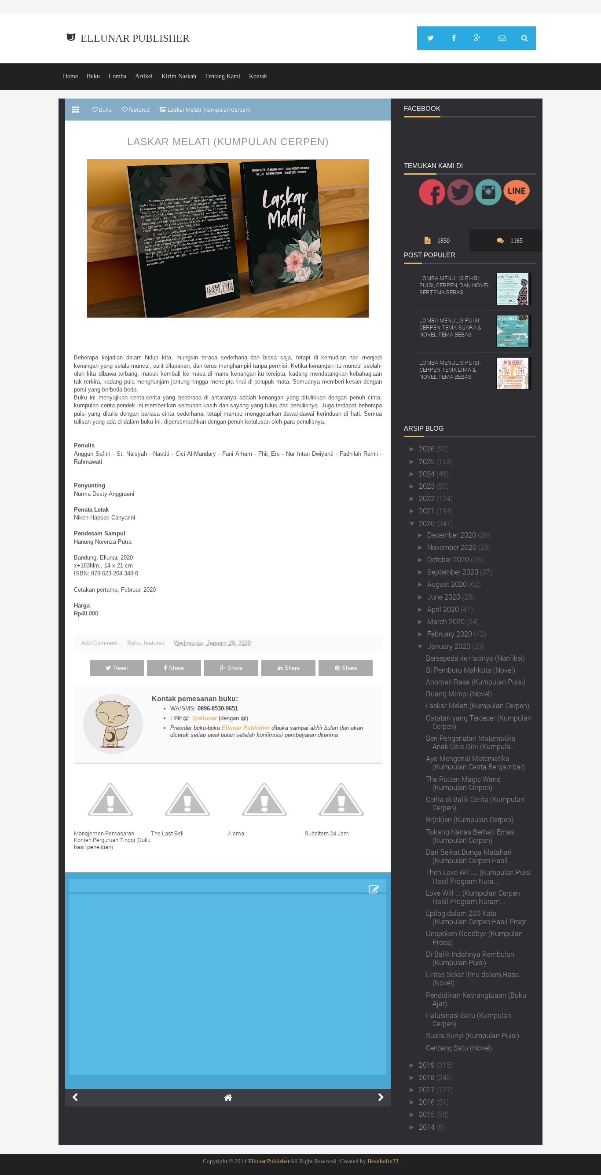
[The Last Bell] (189, 799)
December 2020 (452, 534)
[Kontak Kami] (502, 38)
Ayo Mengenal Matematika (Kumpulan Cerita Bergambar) (475, 762)
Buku (93, 76)
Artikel (144, 76)
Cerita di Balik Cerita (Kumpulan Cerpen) (475, 803)
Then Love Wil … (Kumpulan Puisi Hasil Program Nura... (478, 876)
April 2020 (444, 609)
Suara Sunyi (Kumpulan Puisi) (472, 1035)
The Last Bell (167, 833)
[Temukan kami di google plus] (477, 38)
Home (70, 76)
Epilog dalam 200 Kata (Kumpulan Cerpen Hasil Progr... (478, 917)
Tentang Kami (222, 76)
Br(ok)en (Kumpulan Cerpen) (469, 819)
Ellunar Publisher (135, 38)
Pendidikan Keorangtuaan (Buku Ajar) (476, 999)
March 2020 (446, 621)
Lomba (117, 76)
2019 (427, 1064)
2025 (427, 461)
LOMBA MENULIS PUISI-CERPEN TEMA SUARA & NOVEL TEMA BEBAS (450, 327)
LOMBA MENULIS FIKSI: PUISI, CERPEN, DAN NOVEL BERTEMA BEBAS (454, 285)
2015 (427, 1114)
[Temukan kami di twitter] (430, 38)
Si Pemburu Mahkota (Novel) (470, 669)
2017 (427, 1089)
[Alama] (266, 799)
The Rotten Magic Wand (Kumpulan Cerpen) (463, 783)
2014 (427, 1126)
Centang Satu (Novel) (459, 1047)
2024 (427, 473)
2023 (427, 485)
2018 (427, 1077)
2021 (427, 510)
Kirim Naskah (178, 76)
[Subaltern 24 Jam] (343, 799)
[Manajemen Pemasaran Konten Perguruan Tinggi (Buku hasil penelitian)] (112, 799)
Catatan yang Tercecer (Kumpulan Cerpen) (478, 722)
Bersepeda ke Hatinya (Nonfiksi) (475, 658)
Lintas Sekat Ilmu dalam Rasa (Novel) (472, 978)
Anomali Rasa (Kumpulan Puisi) (475, 681)
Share (176, 668)
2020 (427, 523)
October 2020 (449, 559)
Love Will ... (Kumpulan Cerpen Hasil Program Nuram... (473, 897)
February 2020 (450, 633)
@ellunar (204, 718)
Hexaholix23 (383, 1161)
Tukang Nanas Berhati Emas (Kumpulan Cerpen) (470, 836)
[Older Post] (381, 1097)
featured (154, 643)
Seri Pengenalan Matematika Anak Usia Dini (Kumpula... (471, 742)
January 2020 (449, 646)
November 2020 (452, 547)
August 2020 (448, 584)
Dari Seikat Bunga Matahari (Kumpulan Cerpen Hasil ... (470, 856)
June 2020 (444, 596)
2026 (427, 448)
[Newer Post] (74, 1097)
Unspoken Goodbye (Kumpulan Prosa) (474, 937)
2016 (427, 1101)
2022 (427, 498)
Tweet (120, 668)
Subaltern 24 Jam (327, 833)
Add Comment (99, 643)
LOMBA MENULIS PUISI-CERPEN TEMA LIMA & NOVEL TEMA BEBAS (450, 369)
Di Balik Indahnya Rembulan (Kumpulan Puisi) (470, 958)
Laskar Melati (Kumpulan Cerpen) (228, 141)
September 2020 (453, 571)
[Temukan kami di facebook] (454, 38)
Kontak (258, 76)
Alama (236, 833)
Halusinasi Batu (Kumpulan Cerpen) (468, 1019)
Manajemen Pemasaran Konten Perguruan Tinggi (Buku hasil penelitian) (112, 840)
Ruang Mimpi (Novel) (459, 693)
